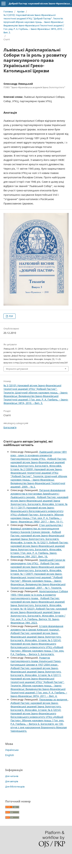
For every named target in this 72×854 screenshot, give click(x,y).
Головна (8, 11)
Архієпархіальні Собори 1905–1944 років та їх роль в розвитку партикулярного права (39, 595)
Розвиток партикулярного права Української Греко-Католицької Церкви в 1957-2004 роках (35, 661)
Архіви (20, 11)
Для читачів (11, 776)
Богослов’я (9, 427)
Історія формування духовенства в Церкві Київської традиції (36, 627)
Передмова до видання (53, 699)
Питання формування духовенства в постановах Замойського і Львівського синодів (37, 494)
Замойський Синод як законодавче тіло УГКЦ (37, 561)
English (9, 755)
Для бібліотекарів (14, 786)
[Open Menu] (3, 3)
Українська (12, 750)
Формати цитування (17, 368)
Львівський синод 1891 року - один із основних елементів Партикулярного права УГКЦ (38, 455)
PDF (10, 316)
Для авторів (11, 781)
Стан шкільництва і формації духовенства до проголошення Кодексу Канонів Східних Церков (36, 528)
